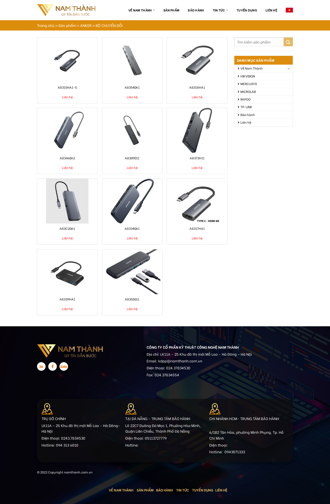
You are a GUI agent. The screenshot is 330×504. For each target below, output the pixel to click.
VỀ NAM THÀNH (121, 489)
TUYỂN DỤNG (202, 489)
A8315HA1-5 (67, 87)
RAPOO (245, 99)
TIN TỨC (182, 489)
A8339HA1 (67, 299)
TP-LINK (246, 106)
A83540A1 (132, 87)
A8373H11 (197, 158)
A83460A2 (67, 158)
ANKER (86, 25)
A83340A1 (132, 228)
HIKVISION (247, 76)
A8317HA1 (197, 228)
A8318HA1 (197, 87)
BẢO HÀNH (165, 489)
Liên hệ (271, 10)
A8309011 (132, 158)
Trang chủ (45, 25)
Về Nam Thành (140, 10)
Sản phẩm (171, 10)
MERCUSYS (248, 83)
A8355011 (132, 299)
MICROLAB (248, 91)
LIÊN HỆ (221, 489)
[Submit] (288, 41)
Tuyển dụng (247, 10)
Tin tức (219, 10)
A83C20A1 (67, 228)
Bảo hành (196, 10)
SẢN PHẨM (145, 489)
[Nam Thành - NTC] (66, 10)
